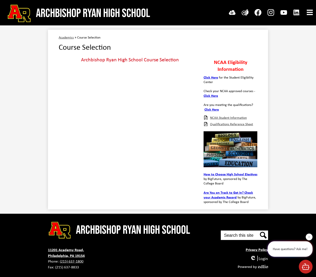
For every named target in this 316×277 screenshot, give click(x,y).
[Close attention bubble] (309, 236)
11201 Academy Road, (66, 249)
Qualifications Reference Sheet (231, 124)
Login (263, 258)
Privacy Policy (257, 249)
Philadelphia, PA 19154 (66, 255)
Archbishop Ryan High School (93, 13)
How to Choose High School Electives (230, 174)
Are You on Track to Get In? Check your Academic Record (228, 195)
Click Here (211, 77)
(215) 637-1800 (71, 261)
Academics (66, 37)
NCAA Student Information (228, 118)
